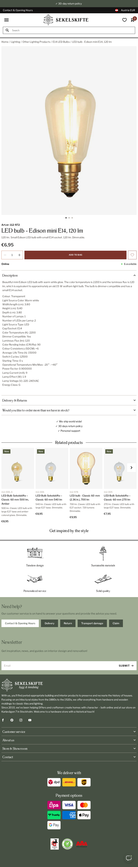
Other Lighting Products (36, 41)
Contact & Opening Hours (18, 10)
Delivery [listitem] (49, 623)
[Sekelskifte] (69, 685)
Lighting (15, 41)
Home (4, 41)
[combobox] (72, 30)
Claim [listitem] (116, 623)
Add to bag (75, 255)
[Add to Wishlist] (132, 255)
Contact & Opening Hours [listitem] (20, 623)
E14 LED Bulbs (61, 41)
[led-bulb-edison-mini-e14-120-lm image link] (69, 130)
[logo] (65, 19)
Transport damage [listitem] (92, 623)
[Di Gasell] (54, 844)
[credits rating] (82, 844)
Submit (124, 665)
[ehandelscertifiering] (67, 844)
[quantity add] (19, 255)
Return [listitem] (68, 623)
